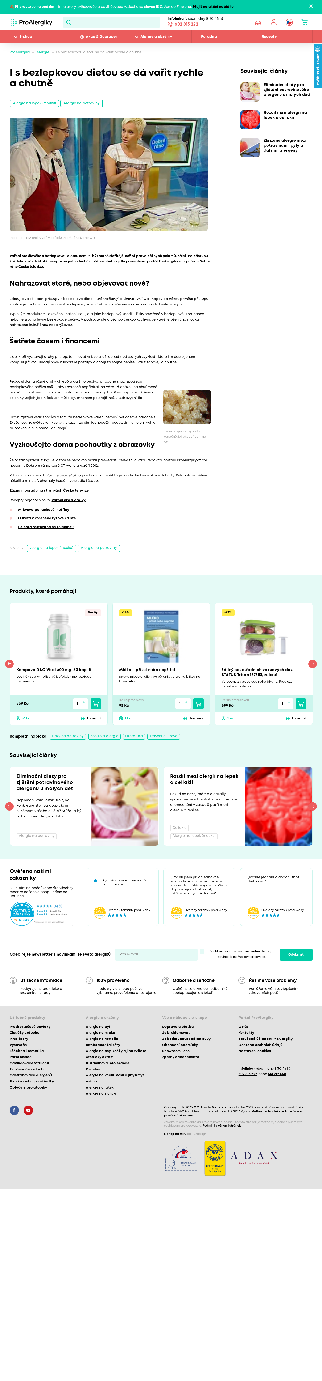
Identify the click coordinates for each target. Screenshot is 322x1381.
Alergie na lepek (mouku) (34, 103)
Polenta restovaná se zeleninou (46, 527)
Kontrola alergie (105, 736)
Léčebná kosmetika (27, 1051)
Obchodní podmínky (180, 1045)
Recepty (269, 36)
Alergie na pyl (98, 1027)
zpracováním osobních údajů (251, 951)
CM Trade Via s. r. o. (211, 1107)
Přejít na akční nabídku (213, 7)
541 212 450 (277, 1074)
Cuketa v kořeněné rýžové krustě (47, 518)
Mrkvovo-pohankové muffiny (44, 510)
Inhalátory (19, 1039)
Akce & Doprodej (101, 36)
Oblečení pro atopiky (28, 1087)
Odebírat (296, 954)
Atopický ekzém (99, 1057)
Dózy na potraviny (68, 736)
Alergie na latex (100, 1087)
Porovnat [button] (94, 718)
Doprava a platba (178, 1027)
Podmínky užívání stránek (222, 1125)
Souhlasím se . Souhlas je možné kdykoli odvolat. (242, 954)
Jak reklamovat (176, 1032)
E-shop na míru (175, 1134)
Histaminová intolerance (107, 1063)
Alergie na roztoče (102, 1039)
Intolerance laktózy (103, 1045)
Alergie (43, 52)
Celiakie (93, 1069)
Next (312, 664)
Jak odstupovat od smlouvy (186, 1039)
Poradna (209, 36)
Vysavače (18, 1045)
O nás (244, 1027)
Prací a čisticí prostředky (32, 1081)
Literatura (134, 736)
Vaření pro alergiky (69, 500)
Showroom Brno (176, 1051)
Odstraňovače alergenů (31, 1075)
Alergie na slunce (101, 1093)
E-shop (25, 36)
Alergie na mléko (100, 1032)
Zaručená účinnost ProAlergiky (266, 1039)
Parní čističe (21, 1057)
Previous (9, 664)
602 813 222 (186, 24)
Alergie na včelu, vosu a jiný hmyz (115, 1075)
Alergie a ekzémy (156, 36)
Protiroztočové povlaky (30, 1027)
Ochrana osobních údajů (260, 1045)
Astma (91, 1081)
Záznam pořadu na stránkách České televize (49, 490)
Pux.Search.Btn (68, 22)
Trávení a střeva (164, 736)
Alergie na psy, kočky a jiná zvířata (116, 1051)
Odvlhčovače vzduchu (29, 1063)
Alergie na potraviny (81, 103)
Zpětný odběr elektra (181, 1057)
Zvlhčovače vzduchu (28, 1069)
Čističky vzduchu (24, 1032)
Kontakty (246, 1032)
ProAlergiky (20, 52)
